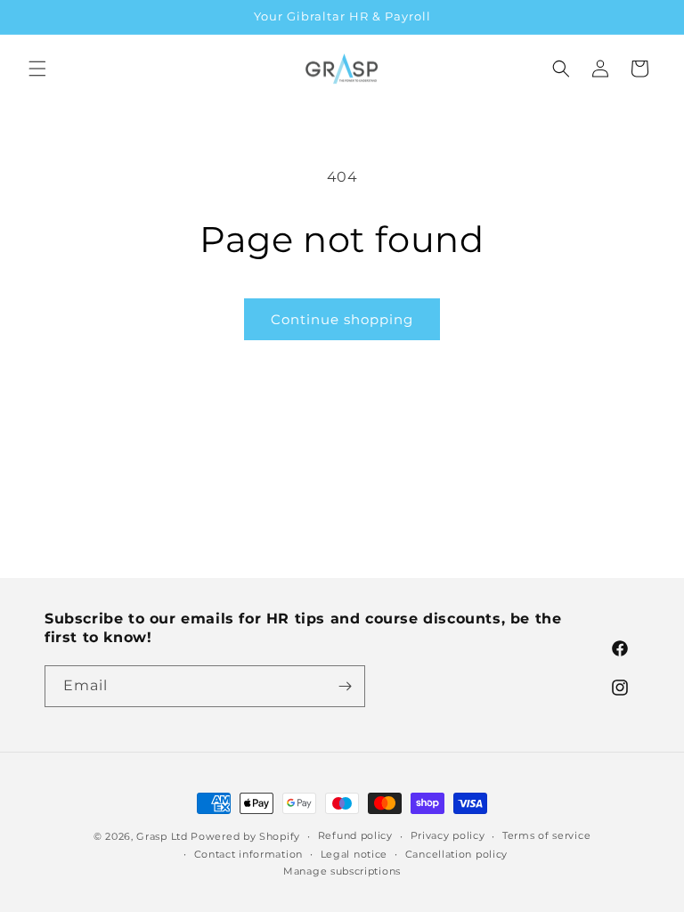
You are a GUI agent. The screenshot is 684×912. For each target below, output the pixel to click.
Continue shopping (342, 319)
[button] (37, 68)
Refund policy (355, 835)
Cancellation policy (456, 854)
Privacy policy (448, 835)
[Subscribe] (344, 686)
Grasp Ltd (161, 836)
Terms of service (546, 835)
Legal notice (354, 854)
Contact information (248, 854)
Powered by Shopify (245, 836)
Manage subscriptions (342, 871)
